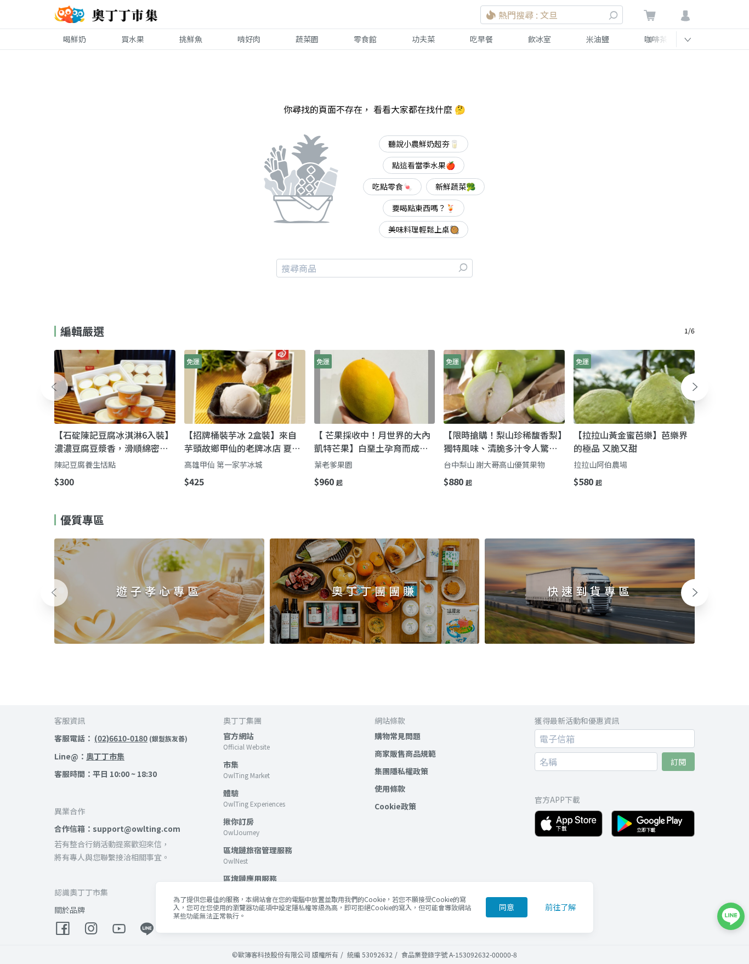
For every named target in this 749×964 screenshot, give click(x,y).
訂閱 (678, 761)
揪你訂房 (238, 821)
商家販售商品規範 (405, 753)
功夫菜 (423, 38)
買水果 (132, 38)
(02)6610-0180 (120, 738)
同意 (506, 906)
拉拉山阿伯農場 (600, 464)
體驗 (231, 792)
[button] (54, 387)
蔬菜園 (307, 38)
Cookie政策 (395, 806)
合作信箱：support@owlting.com (117, 828)
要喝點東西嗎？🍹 (423, 207)
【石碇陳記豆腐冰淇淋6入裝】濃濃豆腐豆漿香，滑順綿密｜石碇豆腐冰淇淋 (113, 441)
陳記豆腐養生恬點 (85, 464)
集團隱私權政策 (401, 770)
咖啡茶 (655, 38)
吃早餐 (481, 38)
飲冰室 (539, 38)
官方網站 (238, 735)
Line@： (89, 756)
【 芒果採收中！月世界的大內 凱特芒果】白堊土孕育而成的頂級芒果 (372, 441)
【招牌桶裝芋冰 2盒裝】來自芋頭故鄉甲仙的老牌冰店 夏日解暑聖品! (242, 441)
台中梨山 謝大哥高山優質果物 (494, 464)
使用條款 (389, 788)
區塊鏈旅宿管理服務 (257, 849)
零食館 (365, 38)
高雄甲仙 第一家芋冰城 (223, 464)
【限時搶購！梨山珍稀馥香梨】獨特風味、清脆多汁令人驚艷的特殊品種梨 (503, 441)
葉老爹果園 (333, 464)
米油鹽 (597, 38)
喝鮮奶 (74, 38)
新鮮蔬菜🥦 (455, 186)
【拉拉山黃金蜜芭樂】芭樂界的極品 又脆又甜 (631, 441)
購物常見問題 (397, 735)
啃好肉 (248, 38)
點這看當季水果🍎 (423, 165)
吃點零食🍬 (392, 186)
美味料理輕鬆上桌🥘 (423, 229)
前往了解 (560, 906)
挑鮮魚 (190, 38)
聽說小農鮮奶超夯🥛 (423, 143)
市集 (231, 764)
